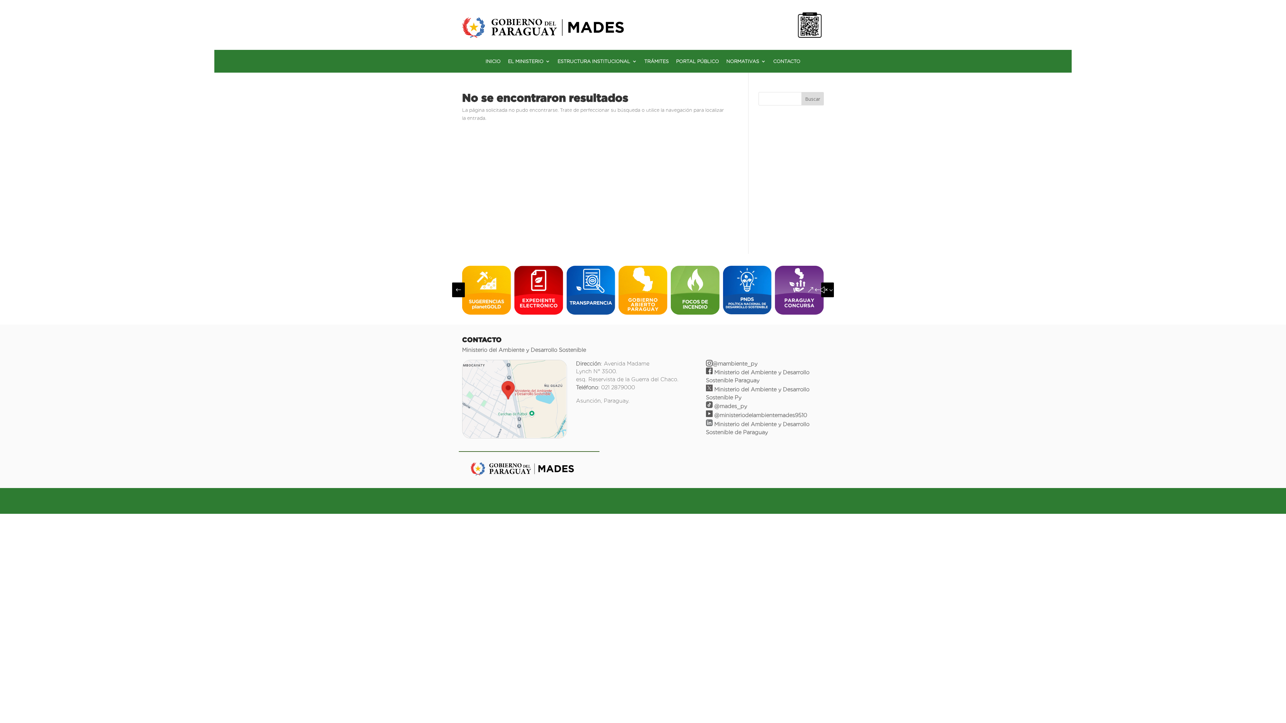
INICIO (493, 61)
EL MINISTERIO (526, 61)
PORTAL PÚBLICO (697, 61)
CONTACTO (786, 61)
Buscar (812, 99)
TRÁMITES (656, 61)
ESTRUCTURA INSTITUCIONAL (594, 61)
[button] (458, 290)
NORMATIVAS (742, 61)
